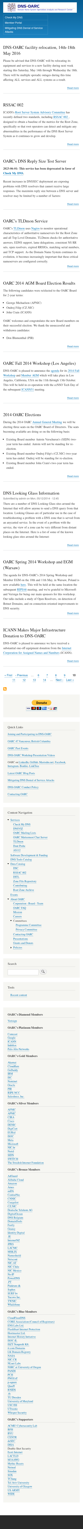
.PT (9, 1282)
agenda (55, 371)
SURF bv (13, 1293)
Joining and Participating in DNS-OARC (30, 734)
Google (12, 1037)
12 (24, 680)
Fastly (11, 1225)
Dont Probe (19, 846)
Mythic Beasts (16, 1463)
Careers (17, 916)
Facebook (60, 762)
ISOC (11, 1136)
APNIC (12, 1113)
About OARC (17, 899)
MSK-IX (12, 1251)
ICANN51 (27, 389)
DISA (11, 1445)
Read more (73, 88)
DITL (16, 877)
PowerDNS (14, 1278)
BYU (10, 1433)
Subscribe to (5, 689)
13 (34, 680)
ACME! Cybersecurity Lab (22, 1426)
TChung (12, 1479)
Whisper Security (17, 1412)
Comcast (12, 1034)
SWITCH (13, 1159)
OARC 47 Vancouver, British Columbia (29, 741)
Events (14, 895)
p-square (12, 1382)
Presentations (20, 939)
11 (13, 680)
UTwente (13, 1409)
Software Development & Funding (29, 855)
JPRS (11, 1244)
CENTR (12, 1437)
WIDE (11, 1494)
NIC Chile (13, 1266)
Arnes (11, 1187)
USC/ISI (12, 1405)
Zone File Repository (24, 881)
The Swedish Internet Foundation (26, 1162)
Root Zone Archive (23, 890)
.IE (9, 1236)
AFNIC (12, 1109)
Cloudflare (13, 1066)
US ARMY (14, 1490)
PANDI (12, 1371)
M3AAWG (13, 1460)
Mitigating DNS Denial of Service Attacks (24, 29)
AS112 (16, 850)
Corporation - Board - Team (28, 903)
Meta (10, 1140)
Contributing (20, 885)
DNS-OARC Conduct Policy (23, 787)
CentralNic (14, 1195)
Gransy (11, 1229)
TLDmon (19, 228)
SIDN (11, 1155)
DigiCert (12, 1128)
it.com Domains (16, 1348)
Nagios (35, 228)
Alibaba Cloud (16, 1180)
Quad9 (11, 1386)
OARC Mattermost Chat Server (30, 837)
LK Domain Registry (19, 1352)
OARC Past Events (18, 748)
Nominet (12, 1081)
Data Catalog (17, 864)
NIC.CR (12, 1359)
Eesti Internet (15, 1452)
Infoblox (12, 1045)
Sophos (11, 1289)
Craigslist (13, 1202)
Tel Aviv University (18, 1482)
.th (9, 1393)
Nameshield (14, 1255)
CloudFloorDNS (16, 1318)
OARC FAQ (19, 908)
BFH (10, 1429)
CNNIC (12, 1198)
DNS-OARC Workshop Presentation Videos (31, 755)
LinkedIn (24, 762)
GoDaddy (13, 1070)
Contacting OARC (18, 794)
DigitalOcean (15, 1214)
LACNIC (13, 1248)
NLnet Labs (14, 1363)
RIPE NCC (14, 1092)
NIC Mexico (14, 1270)
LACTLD (13, 1456)
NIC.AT (12, 1263)
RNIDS (12, 1390)
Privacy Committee (26, 929)
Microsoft (13, 1144)
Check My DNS (14, 17)
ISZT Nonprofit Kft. (18, 1344)
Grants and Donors (23, 943)
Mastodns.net (46, 762)
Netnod (12, 1467)
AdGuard (12, 1176)
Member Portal (13, 22)
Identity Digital (16, 1232)
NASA (11, 1356)
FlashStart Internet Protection (24, 1329)
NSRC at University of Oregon (24, 1367)
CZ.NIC (12, 1206)
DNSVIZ (18, 828)
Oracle (11, 1085)
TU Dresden (14, 1397)
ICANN (12, 1041)
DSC (16, 868)
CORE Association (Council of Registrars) (31, 1321)
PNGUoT (13, 1378)
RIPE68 (22, 589)
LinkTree (34, 766)
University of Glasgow (20, 1486)
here (23, 585)
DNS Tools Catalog (21, 859)
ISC (10, 1077)
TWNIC (12, 1301)
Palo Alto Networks (18, 1049)
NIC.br (11, 1147)
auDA (11, 1191)
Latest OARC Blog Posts (21, 773)
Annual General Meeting (47, 422)
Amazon (12, 1183)
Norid (11, 1151)
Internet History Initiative (22, 1336)
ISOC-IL (12, 1340)
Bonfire (24, 766)
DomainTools (15, 1221)
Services (15, 820)
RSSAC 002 (61, 117)
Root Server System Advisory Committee (40, 112)
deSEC (11, 1441)
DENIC (12, 1125)
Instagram (13, 766)
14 (44, 680)
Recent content (18, 995)
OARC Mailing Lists (24, 833)
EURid (11, 1132)
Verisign (12, 1021)
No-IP (11, 1274)
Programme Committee (29, 925)
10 (74, 675)
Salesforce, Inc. (16, 1096)
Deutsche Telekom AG (20, 1210)
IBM (10, 1073)
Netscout (12, 1259)
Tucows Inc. (14, 1297)
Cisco (11, 1121)
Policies (17, 947)
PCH (10, 1375)
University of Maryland (20, 1401)
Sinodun (12, 1471)
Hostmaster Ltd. (16, 1333)
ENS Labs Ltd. (16, 1325)
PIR (10, 1089)
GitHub (34, 762)
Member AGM (30, 375)
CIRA (11, 1117)
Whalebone (14, 1304)
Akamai (12, 1062)
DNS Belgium (15, 1217)
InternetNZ (14, 1240)
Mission (17, 912)
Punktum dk (14, 1286)
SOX (10, 1475)
